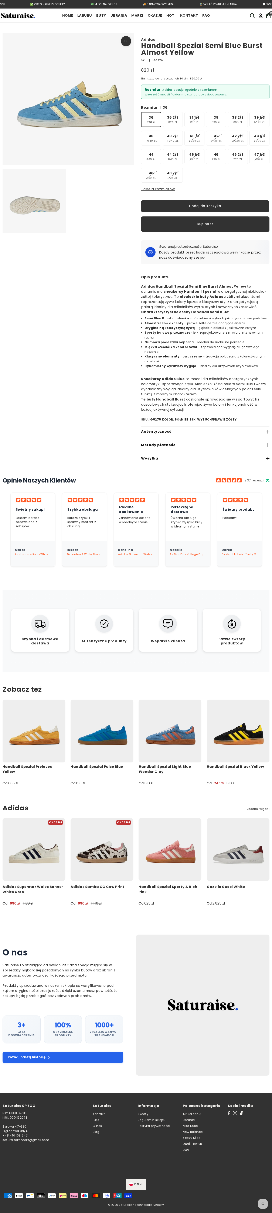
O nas (97, 1126)
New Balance (193, 1132)
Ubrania (118, 15)
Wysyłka (149, 458)
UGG (186, 1150)
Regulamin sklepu (151, 1120)
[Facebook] (229, 1113)
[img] (229, 480)
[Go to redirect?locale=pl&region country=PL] (260, 15)
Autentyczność (156, 431)
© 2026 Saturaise (120, 1205)
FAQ (96, 1120)
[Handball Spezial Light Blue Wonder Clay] (170, 731)
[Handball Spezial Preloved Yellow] (34, 731)
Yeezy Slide (192, 1138)
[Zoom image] (126, 41)
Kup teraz (205, 224)
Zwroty (143, 1114)
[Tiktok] (241, 1113)
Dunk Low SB (192, 1144)
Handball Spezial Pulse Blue (97, 766)
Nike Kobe (190, 1126)
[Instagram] (235, 1113)
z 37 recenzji (254, 480)
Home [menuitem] (67, 15)
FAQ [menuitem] (206, 15)
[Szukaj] (252, 15)
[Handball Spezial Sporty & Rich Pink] (170, 849)
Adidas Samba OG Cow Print (98, 886)
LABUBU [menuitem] (84, 15)
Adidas (148, 39)
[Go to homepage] (18, 15)
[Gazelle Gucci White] (238, 849)
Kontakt (99, 1114)
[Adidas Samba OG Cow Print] (102, 849)
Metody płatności (159, 444)
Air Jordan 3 (192, 1114)
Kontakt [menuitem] (189, 15)
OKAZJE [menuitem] (155, 15)
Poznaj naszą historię (26, 1057)
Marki (137, 15)
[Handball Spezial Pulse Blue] (102, 731)
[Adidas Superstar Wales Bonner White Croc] (34, 849)
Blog (96, 1132)
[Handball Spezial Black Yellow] (238, 731)
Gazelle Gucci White (226, 886)
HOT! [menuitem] (171, 15)
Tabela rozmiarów (158, 189)
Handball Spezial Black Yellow (235, 766)
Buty (101, 15)
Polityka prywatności (154, 1126)
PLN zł (138, 1184)
